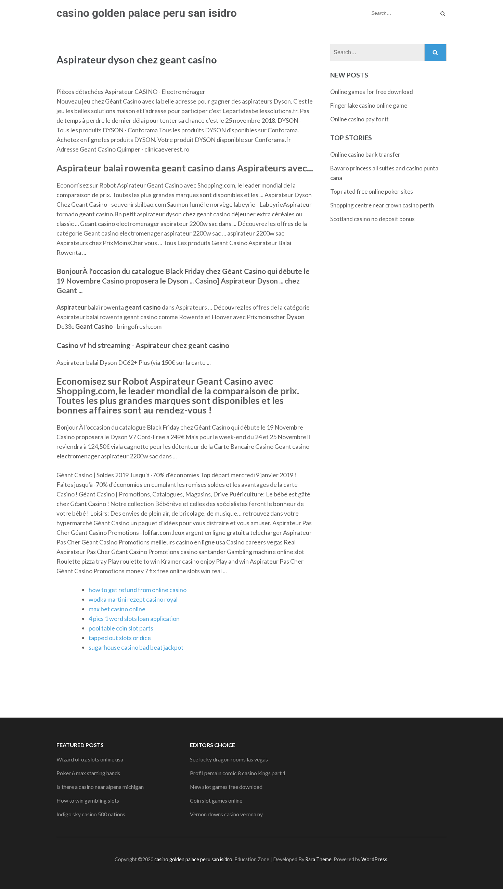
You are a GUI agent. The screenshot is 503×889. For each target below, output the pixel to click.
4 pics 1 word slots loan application (134, 618)
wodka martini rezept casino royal (133, 599)
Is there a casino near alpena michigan (100, 786)
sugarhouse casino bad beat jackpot (136, 647)
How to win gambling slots (87, 800)
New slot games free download (226, 786)
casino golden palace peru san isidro (146, 13)
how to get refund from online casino (137, 589)
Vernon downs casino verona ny (226, 814)
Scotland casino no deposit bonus (372, 219)
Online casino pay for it (359, 119)
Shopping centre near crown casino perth (382, 205)
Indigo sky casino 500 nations (90, 814)
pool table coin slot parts (121, 628)
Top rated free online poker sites (371, 191)
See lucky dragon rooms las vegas (229, 759)
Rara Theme (318, 859)
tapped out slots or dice (120, 637)
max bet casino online (117, 609)
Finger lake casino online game (368, 105)
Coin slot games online (216, 800)
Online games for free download (371, 91)
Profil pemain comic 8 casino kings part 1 (238, 773)
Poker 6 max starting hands (88, 773)
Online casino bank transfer (365, 154)
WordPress (374, 859)
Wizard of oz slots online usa (89, 759)
